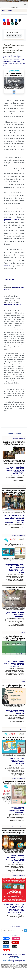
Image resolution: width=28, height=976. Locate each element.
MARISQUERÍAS (18, 964)
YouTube (6, 950)
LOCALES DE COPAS (24, 964)
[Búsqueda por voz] (22, 930)
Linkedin (6, 946)
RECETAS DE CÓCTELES (8, 966)
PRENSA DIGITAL (19, 967)
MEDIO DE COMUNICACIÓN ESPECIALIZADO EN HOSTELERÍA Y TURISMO (12, 963)
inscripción (7, 266)
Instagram (16, 938)
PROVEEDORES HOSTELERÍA (8, 965)
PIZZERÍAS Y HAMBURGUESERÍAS (11, 964)
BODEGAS (2, 965)
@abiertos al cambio (11, 220)
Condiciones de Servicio (9, 961)
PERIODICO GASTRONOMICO (5, 967)
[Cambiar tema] (2, 4)
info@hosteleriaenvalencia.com (17, 960)
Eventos (9, 10)
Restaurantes (21, 486)
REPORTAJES (22, 965)
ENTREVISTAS (14, 966)
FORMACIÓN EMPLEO (24, 966)
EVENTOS (24, 963)
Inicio (4, 10)
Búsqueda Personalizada (14, 926)
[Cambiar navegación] (25, 4)
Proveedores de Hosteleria (18, 438)
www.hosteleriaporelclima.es (12, 304)
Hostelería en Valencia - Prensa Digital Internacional (14, 955)
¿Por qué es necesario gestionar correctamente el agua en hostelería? (13, 49)
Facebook (6, 938)
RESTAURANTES (3, 964)
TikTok (15, 946)
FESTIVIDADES (18, 966)
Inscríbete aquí (9, 279)
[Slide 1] (14, 92)
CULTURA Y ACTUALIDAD (16, 965)
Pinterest (15, 942)
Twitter (6, 942)
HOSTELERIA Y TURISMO (13, 967)
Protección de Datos (20, 961)
